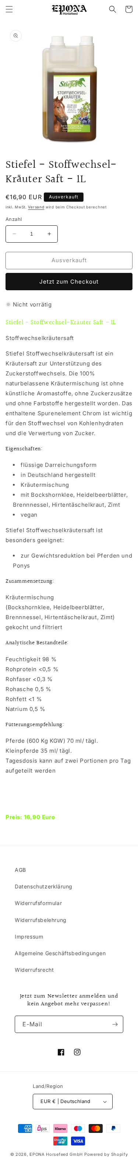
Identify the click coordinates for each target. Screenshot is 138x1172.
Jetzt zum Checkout (69, 281)
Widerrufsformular (38, 903)
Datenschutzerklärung (43, 886)
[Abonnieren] (115, 1024)
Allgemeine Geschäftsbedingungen (60, 953)
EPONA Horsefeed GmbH (56, 1154)
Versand (36, 207)
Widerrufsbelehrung (41, 920)
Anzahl (14, 219)
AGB (20, 870)
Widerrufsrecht (34, 970)
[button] (9, 9)
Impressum (29, 936)
